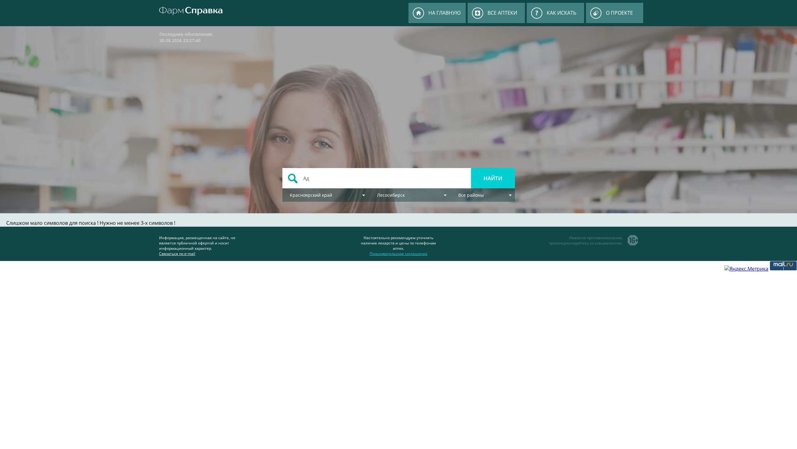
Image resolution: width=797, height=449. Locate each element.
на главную (444, 12)
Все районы (471, 195)
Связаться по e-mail (177, 253)
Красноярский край (311, 195)
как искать (561, 12)
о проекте (619, 12)
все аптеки (502, 12)
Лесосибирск (391, 195)
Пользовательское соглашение (398, 253)
